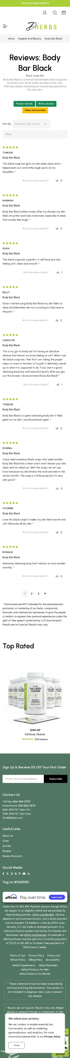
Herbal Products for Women (35, 973)
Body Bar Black (11, 157)
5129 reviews (41, 739)
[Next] (45, 593)
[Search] (54, 12)
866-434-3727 (22, 801)
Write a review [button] (46, 103)
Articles (7, 845)
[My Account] (44, 12)
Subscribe (55, 778)
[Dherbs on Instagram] (12, 873)
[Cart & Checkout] (63, 12)
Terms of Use (17, 955)
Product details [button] (24, 103)
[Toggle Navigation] (5, 26)
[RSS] (29, 873)
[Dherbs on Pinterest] (20, 873)
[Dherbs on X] (7, 873)
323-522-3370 (27, 805)
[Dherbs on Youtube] (24, 873)
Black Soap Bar (35, 75)
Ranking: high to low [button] (27, 123)
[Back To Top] (60, 9)
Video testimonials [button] (35, 110)
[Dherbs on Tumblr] (16, 873)
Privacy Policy (36, 955)
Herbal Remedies (48, 965)
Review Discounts (12, 856)
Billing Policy (35, 959)
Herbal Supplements (23, 965)
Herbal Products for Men (35, 969)
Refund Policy (17, 959)
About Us (8, 835)
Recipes (7, 851)
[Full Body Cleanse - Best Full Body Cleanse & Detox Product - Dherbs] (35, 692)
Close (16, 1045)
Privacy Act (53, 955)
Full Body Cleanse (35, 734)
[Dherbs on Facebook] (3, 873)
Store (6, 840)
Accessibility (53, 959)
